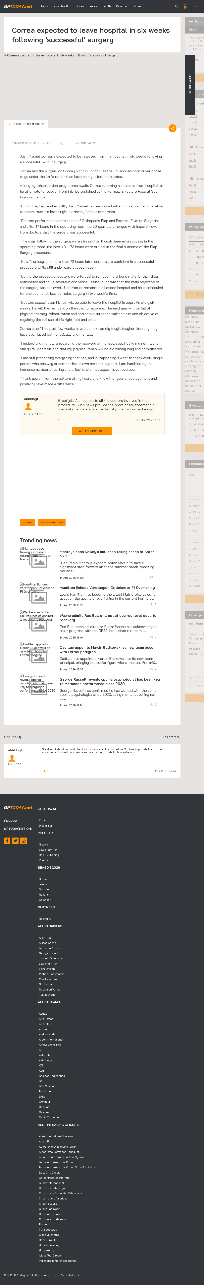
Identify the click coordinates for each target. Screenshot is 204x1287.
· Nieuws (43, 844)
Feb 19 (193, 191)
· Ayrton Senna (47, 942)
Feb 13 (192, 166)
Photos (136, 6)
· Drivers (43, 879)
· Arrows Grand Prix (49, 1044)
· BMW (41, 1096)
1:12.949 (198, 48)
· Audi (41, 1070)
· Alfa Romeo (45, 1018)
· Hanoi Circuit (46, 1240)
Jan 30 (193, 134)
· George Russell (48, 953)
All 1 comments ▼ (92, 431)
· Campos (43, 1112)
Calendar (122, 6)
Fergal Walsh (87, 142)
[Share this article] (173, 128)
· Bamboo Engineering (51, 1075)
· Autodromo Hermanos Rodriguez (58, 1151)
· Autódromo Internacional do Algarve (61, 1157)
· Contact (43, 820)
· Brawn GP (44, 1101)
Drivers (80, 6)
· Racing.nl (44, 918)
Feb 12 (192, 160)
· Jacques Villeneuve (50, 958)
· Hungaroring (46, 1250)
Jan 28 (193, 122)
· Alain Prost (45, 937)
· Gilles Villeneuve (49, 1234)
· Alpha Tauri (45, 1024)
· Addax (42, 1013)
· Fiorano (43, 1224)
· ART (41, 1049)
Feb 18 (193, 185)
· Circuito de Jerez (49, 1214)
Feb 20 (193, 197)
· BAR (41, 1081)
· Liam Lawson (46, 968)
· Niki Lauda (45, 984)
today (18, 6)
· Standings (45, 889)
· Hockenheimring (48, 1245)
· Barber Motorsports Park (54, 1177)
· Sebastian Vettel (49, 989)
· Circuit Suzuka (47, 1203)
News (44, 6)
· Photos (43, 860)
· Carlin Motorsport (49, 1117)
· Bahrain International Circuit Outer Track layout (68, 1167)
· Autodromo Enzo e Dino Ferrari (57, 1146)
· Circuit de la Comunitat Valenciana (60, 1193)
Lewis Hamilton (62, 6)
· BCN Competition (49, 1086)
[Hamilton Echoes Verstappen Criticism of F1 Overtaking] (38, 587)
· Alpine (42, 1029)
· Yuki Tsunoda (46, 994)
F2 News (27, 522)
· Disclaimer (45, 825)
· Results (43, 894)
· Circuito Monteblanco (52, 1219)
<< (26, 123)
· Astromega (45, 1060)
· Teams (42, 884)
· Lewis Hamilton (48, 849)
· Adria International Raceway (56, 1136)
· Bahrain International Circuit (56, 1162)
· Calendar (44, 899)
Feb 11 (192, 154)
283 (38, 414)
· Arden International (50, 1039)
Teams (93, 6)
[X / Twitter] (15, 841)
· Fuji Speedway (47, 1229)
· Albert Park (45, 1141)
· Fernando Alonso (49, 948)
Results (106, 6)
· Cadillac (43, 1107)
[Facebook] (7, 841)
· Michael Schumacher (52, 974)
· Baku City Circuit (49, 1172)
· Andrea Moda (46, 1034)
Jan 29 (193, 128)
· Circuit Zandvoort (49, 1208)
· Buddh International (51, 1183)
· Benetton (44, 1091)
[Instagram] (23, 841)
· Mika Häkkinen (47, 979)
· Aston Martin (46, 1055)
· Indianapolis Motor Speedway (57, 1260)
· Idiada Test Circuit (49, 1255)
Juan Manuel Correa (36, 156)
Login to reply (171, 736)
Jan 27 (193, 116)
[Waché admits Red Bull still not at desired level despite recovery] (38, 615)
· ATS (41, 1065)
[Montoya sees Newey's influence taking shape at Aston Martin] (38, 554)
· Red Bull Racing (48, 854)
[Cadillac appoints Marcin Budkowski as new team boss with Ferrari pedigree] (38, 649)
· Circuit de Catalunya (51, 1188)
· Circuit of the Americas (52, 1198)
